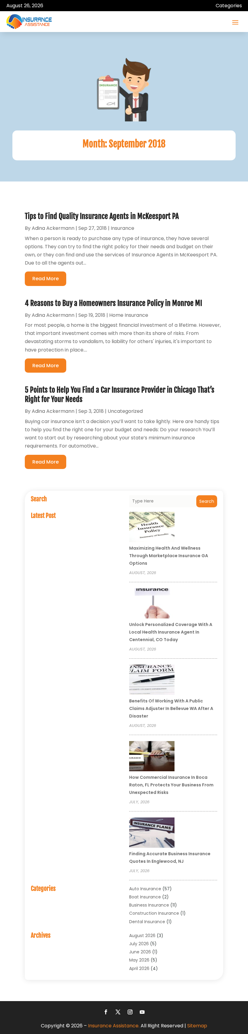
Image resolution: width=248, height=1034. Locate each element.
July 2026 (139, 944)
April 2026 (139, 968)
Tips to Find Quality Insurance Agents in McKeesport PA (102, 216)
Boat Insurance (145, 897)
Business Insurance (149, 905)
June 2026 (140, 952)
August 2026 (142, 936)
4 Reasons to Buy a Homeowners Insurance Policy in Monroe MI (113, 303)
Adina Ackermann (53, 228)
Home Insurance (128, 315)
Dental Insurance (147, 922)
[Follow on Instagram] (130, 1012)
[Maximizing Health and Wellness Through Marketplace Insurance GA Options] (152, 528)
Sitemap (197, 1025)
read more (45, 278)
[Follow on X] (118, 1012)
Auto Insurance (145, 889)
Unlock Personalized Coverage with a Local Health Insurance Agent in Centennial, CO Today (170, 632)
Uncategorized (125, 411)
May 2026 (139, 960)
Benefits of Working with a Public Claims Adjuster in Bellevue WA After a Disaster (171, 708)
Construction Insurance (154, 913)
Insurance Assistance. (113, 1025)
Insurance (122, 228)
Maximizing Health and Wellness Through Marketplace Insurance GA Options (168, 555)
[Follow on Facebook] (106, 1012)
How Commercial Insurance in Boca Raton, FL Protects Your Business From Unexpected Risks (171, 784)
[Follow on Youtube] (142, 1012)
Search (206, 501)
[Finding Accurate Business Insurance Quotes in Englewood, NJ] (152, 833)
